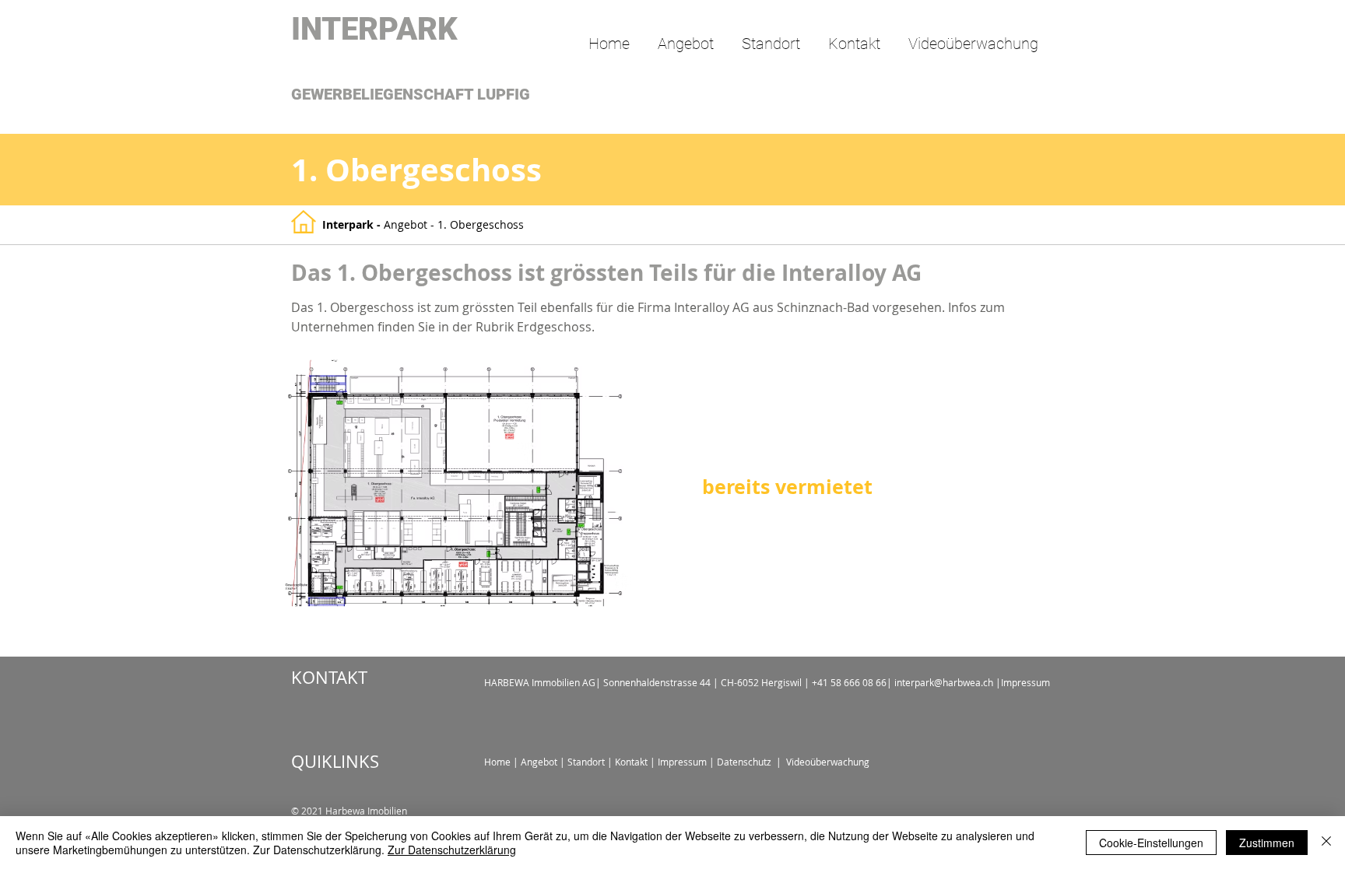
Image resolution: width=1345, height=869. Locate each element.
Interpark (349, 224)
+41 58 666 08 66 (849, 682)
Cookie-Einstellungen (1151, 842)
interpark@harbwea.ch (943, 682)
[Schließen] (1326, 843)
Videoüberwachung (826, 761)
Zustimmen (1266, 842)
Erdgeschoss (554, 326)
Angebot (407, 224)
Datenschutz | (749, 761)
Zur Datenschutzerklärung (452, 849)
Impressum (1025, 682)
